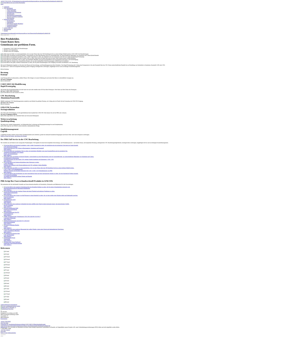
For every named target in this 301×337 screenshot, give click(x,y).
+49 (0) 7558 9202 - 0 (10, 307)
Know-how (39, 1)
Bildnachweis (4, 327)
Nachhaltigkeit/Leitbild (54, 1)
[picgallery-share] (2, 334)
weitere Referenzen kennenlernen (9, 304)
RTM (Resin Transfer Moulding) (15, 23)
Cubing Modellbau (11, 11)
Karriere (29, 1)
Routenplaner (4, 318)
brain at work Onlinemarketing (8, 332)
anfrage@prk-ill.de (8, 309)
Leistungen (6, 6)
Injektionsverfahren (11, 26)
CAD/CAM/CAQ (8, 28)
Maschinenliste (10, 18)
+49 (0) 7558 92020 (6, 321)
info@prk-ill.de (4, 323)
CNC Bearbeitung (8, 8)
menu (2, 4)
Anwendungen (23, 1)
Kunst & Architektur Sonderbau (15, 16)
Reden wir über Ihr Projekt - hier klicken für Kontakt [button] (14, 136)
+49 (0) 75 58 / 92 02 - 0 (7, 1)
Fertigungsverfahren (9, 19)
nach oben (3, 331)
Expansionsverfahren (12, 25)
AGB (61, 1)
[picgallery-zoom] (5, 334)
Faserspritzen (10, 22)
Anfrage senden (16, 306)
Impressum (33, 1)
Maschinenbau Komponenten (14, 15)
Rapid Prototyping (11, 9)
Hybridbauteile (10, 13)
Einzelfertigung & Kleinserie (14, 12)
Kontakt (43, 324)
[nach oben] (1, 310)
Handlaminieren (11, 21)
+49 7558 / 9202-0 (5, 330)
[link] (150, 78)
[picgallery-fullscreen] (3, 334)
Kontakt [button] (6, 30)
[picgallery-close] (1, 334)
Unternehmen (16, 1)
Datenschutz (45, 1)
